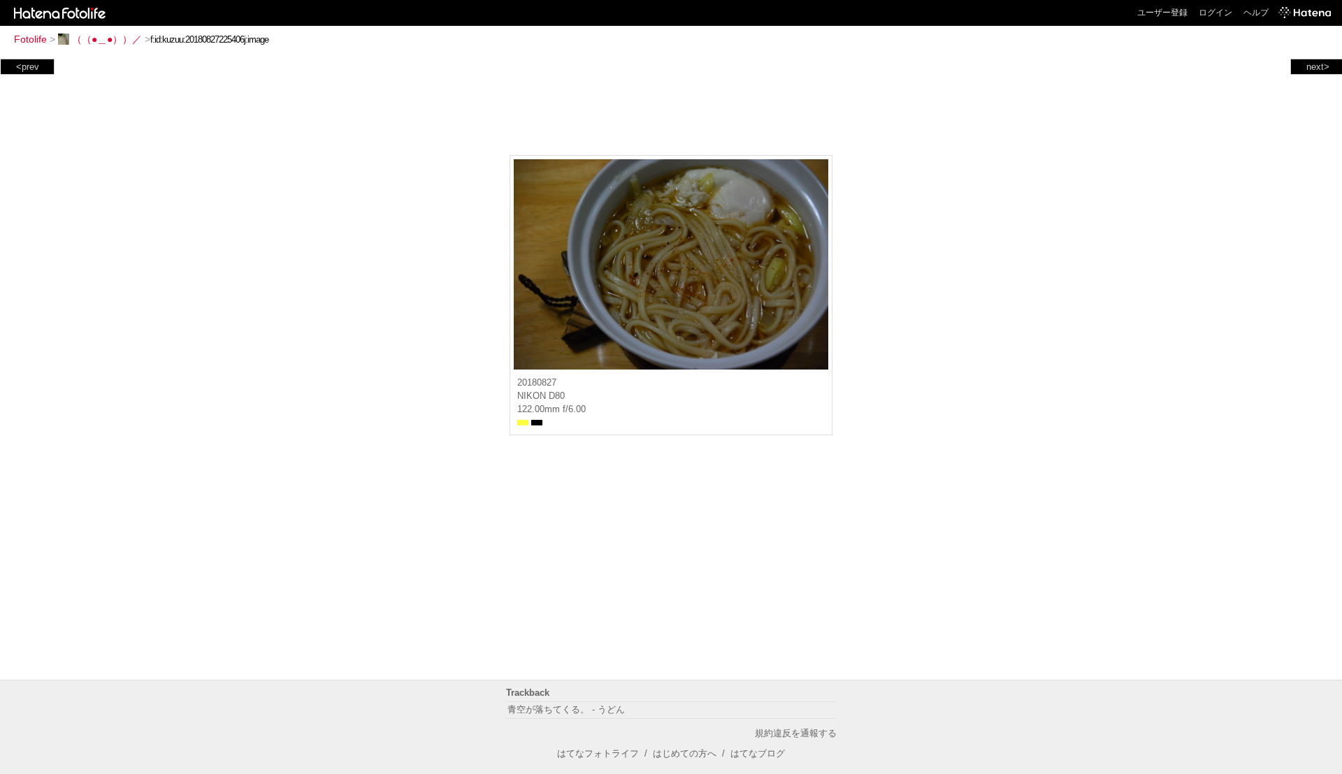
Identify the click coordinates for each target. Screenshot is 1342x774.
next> (1317, 66)
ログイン (1215, 12)
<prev (27, 66)
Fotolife (30, 39)
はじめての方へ (684, 753)
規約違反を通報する (796, 733)
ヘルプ (1256, 12)
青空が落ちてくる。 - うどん (566, 709)
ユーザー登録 (1162, 12)
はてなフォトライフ (598, 753)
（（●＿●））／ (107, 39)
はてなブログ (757, 753)
